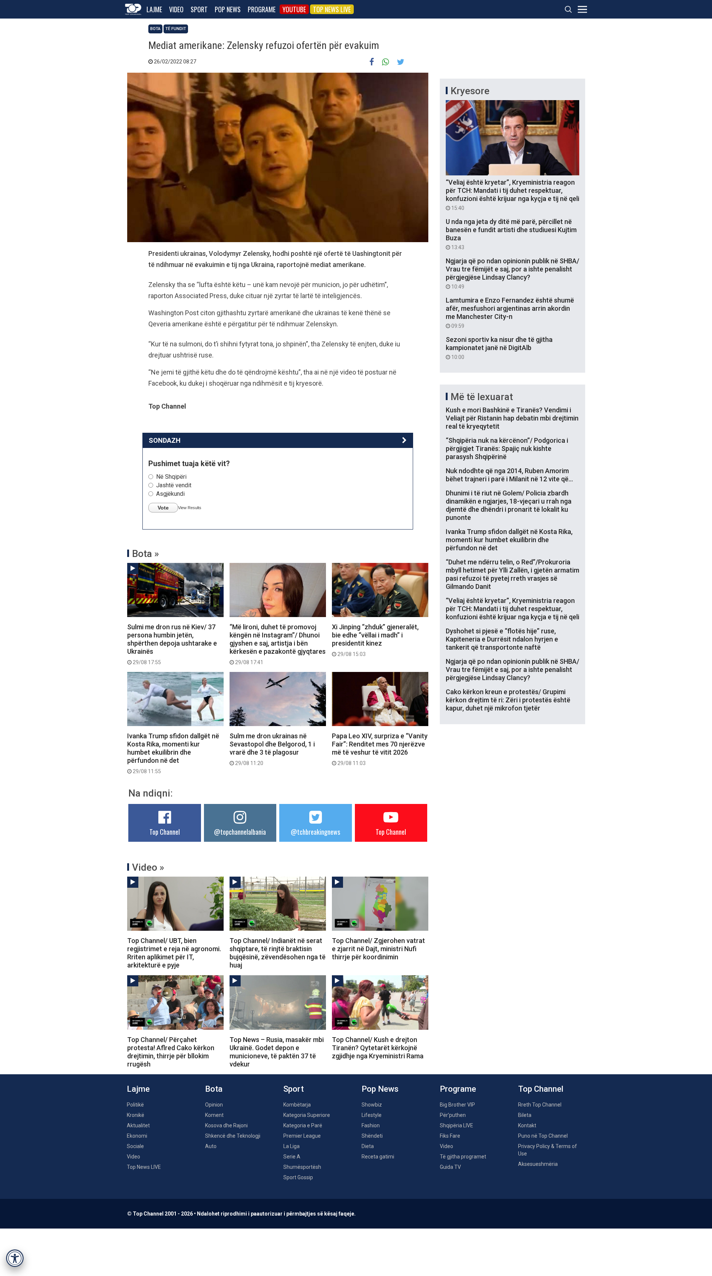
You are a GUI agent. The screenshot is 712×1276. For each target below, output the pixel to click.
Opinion (214, 1105)
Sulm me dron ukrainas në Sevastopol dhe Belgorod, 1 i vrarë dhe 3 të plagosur (272, 749)
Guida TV (450, 1167)
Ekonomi (137, 1136)
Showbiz (372, 1105)
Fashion (371, 1125)
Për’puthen (453, 1115)
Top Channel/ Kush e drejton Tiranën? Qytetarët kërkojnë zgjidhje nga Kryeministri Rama (377, 1048)
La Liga (291, 1146)
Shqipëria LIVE (456, 1125)
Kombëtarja (297, 1105)
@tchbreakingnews (315, 832)
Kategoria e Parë (302, 1125)
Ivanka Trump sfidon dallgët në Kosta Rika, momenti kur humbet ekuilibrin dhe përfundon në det (173, 753)
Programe (262, 9)
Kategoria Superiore (306, 1115)
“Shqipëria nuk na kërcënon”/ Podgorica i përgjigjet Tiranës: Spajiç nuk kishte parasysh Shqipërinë (507, 448)
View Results (189, 507)
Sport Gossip (298, 1177)
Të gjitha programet (463, 1157)
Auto (211, 1146)
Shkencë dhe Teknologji (232, 1136)
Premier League (302, 1136)
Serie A (291, 1157)
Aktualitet (138, 1125)
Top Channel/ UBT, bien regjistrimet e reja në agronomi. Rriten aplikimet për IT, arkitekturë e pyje (174, 953)
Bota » (145, 553)
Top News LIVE (332, 9)
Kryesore (470, 90)
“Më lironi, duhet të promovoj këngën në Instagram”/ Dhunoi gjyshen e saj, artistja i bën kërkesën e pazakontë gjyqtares (278, 644)
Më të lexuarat (482, 396)
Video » (148, 867)
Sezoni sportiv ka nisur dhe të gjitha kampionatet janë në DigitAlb (499, 348)
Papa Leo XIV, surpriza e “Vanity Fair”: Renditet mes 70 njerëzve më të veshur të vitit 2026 (380, 749)
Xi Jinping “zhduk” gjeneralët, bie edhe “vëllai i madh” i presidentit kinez (375, 640)
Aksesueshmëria (538, 1164)
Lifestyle (372, 1115)
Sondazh (165, 440)
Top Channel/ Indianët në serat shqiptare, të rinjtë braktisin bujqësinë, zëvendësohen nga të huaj (278, 953)
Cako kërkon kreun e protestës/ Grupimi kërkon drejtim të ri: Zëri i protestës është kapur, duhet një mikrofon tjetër (508, 700)
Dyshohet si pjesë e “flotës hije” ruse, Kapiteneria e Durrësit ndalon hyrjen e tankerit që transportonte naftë (502, 639)
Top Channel (164, 832)
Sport (199, 9)
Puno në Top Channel (543, 1136)
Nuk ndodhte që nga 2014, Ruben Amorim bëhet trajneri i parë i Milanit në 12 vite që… (509, 475)
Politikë (135, 1105)
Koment (214, 1115)
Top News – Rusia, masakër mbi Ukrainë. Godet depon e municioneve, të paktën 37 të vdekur (277, 1052)
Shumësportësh (302, 1167)
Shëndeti (372, 1136)
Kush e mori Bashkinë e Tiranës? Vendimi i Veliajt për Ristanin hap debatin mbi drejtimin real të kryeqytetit (512, 418)
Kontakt (527, 1125)
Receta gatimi (378, 1157)
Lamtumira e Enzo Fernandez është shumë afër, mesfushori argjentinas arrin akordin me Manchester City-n (510, 312)
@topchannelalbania (240, 832)
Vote (163, 508)
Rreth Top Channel (539, 1105)
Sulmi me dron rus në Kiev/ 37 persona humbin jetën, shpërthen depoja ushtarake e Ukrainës (172, 644)
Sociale (135, 1146)
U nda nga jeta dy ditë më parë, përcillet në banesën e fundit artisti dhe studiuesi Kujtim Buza (511, 234)
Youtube (294, 9)
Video (176, 9)
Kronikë (135, 1115)
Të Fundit (175, 28)
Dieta (368, 1146)
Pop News (228, 9)
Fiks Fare (450, 1136)
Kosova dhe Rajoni (226, 1125)
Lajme (154, 9)
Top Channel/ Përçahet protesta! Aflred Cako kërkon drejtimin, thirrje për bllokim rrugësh (170, 1052)
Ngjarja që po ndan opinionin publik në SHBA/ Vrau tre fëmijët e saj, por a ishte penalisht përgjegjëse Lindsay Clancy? (512, 273)
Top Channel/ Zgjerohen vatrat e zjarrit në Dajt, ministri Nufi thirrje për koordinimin (378, 949)
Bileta (524, 1115)
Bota (155, 28)
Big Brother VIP (457, 1105)
